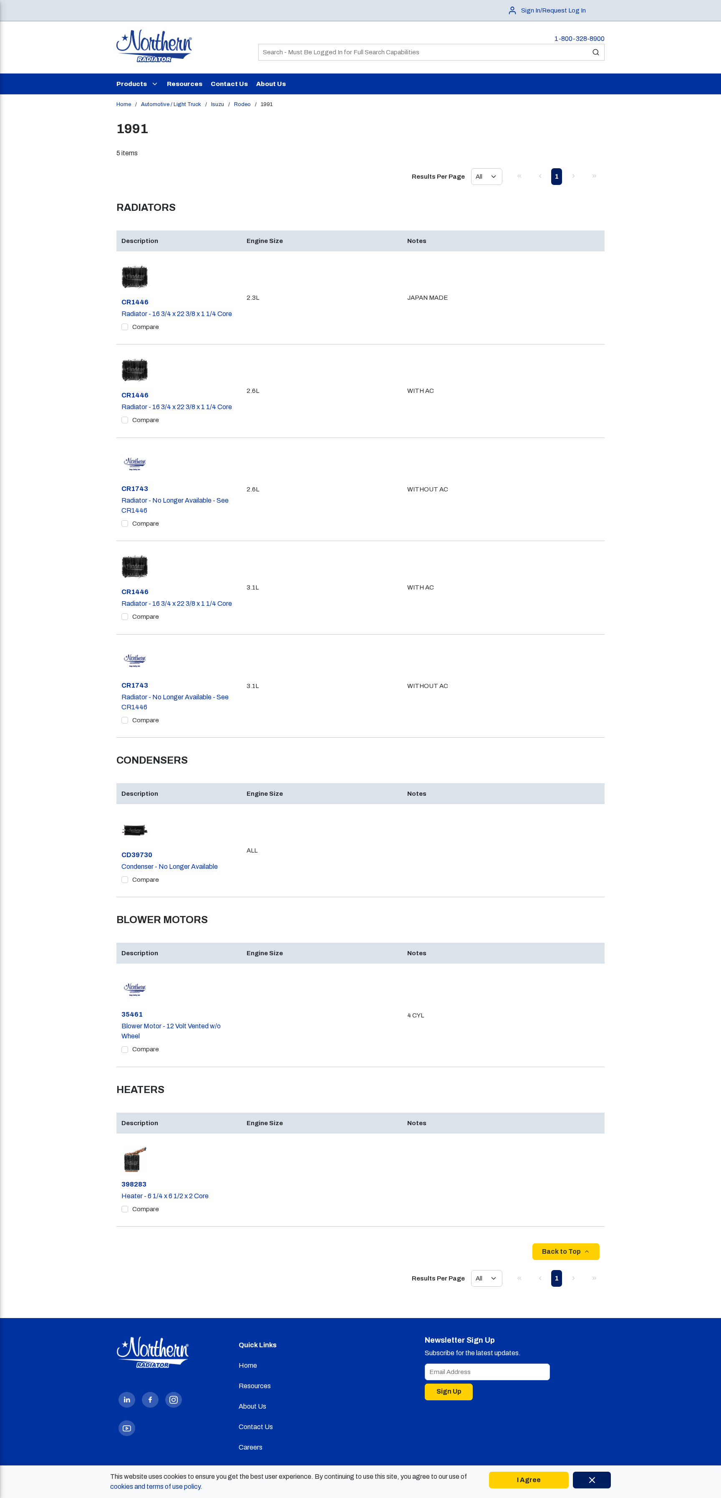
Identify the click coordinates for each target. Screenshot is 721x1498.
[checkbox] (124, 327)
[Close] (592, 1480)
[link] (519, 176)
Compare (145, 327)
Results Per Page (438, 176)
